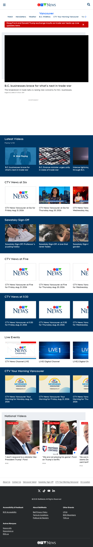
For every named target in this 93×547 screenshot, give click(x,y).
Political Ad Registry (41, 518)
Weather (32, 17)
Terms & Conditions (40, 515)
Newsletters (21, 17)
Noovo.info (7, 528)
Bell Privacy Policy (40, 512)
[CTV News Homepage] (46, 4)
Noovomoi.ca (8, 531)
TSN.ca (66, 518)
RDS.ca (6, 534)
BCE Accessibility (9, 512)
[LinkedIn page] (53, 490)
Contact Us (16, 482)
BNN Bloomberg (69, 515)
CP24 (65, 512)
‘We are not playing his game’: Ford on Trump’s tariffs (59, 458)
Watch (10, 17)
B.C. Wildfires (44, 17)
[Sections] (4, 4)
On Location (85, 482)
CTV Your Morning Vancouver (66, 17)
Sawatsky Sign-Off (45, 482)
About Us (6, 482)
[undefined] (20, 159)
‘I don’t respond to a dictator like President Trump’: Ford (20, 458)
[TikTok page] (44, 490)
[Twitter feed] (39, 490)
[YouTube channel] (48, 490)
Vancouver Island (29, 482)
